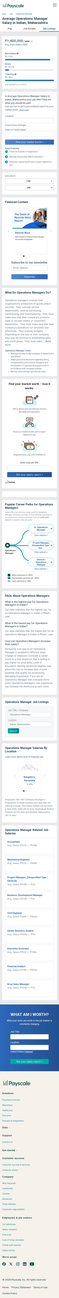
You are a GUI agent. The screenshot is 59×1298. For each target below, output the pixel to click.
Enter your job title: (29, 462)
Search (13, 730)
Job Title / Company (18, 710)
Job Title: (15, 1031)
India (4, 14)
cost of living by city (33, 756)
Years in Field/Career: (15, 129)
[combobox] (29, 120)
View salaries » (41, 535)
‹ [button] (8, 230)
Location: (9, 116)
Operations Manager (24, 14)
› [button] (51, 230)
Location (12, 720)
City (29, 181)
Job (11, 14)
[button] (10, 28)
